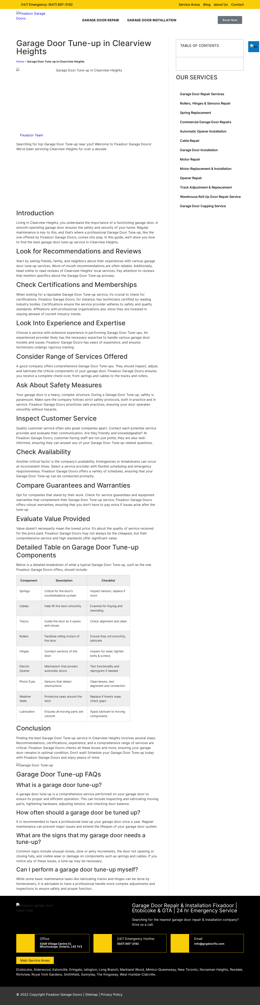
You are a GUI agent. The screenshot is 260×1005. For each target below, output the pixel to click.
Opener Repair (191, 178)
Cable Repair (189, 141)
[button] (238, 48)
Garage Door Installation (151, 20)
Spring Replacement (195, 113)
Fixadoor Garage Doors (64, 994)
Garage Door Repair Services (202, 94)
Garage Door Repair (100, 20)
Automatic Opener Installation (203, 131)
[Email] (180, 943)
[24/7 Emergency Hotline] (103, 943)
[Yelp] (239, 996)
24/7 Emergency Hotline (135, 939)
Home (20, 61)
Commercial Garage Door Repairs (205, 122)
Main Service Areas (35, 960)
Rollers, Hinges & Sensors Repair (205, 103)
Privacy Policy (111, 994)
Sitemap (91, 994)
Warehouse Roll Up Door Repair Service (210, 197)
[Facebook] (205, 996)
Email (198, 939)
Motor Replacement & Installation (206, 169)
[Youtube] (227, 996)
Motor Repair (190, 159)
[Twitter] (216, 996)
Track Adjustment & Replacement (206, 187)
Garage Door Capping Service (203, 206)
